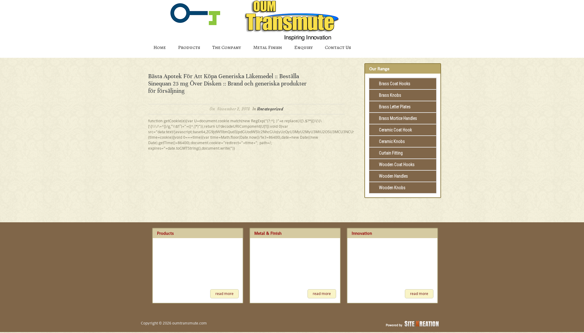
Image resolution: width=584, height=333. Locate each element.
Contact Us (338, 47)
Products (189, 47)
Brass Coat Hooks (394, 83)
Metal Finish (267, 47)
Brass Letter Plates (395, 106)
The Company (226, 47)
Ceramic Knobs (392, 141)
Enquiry (303, 47)
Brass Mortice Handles (398, 118)
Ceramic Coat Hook (395, 129)
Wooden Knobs (392, 187)
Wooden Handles (393, 176)
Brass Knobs (390, 95)
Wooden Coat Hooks (397, 164)
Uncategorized (270, 109)
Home (159, 47)
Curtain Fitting (391, 153)
